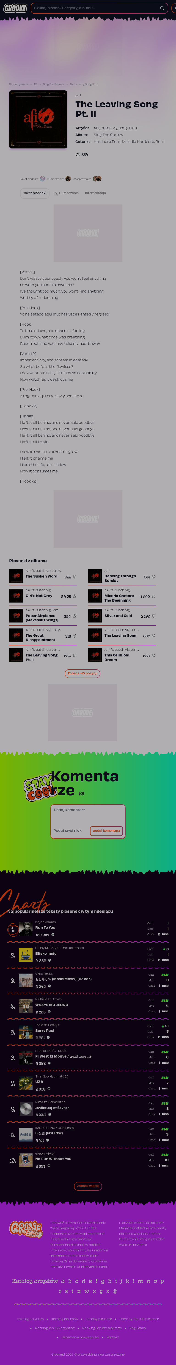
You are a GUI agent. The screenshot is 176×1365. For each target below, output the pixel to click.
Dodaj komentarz (106, 831)
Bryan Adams (45, 922)
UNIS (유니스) (44, 974)
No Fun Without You (53, 1159)
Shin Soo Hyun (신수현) (51, 1076)
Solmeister (56, 1102)
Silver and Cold (118, 616)
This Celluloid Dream (116, 658)
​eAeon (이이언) (45, 1154)
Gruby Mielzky (45, 948)
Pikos (39, 1102)
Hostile (62, 1051)
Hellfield (41, 999)
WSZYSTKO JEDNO (51, 1005)
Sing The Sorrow (53, 84)
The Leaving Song (120, 635)
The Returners (72, 948)
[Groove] (15, 8)
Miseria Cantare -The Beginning (120, 598)
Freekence (43, 1051)
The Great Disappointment (40, 638)
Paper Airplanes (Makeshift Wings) (42, 618)
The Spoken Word (41, 576)
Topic (39, 1025)
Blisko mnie (46, 953)
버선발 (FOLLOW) (49, 1133)
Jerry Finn (128, 128)
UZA (39, 1082)
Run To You (45, 928)
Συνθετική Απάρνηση (52, 1108)
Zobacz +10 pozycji (82, 673)
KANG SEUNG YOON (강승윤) (55, 1128)
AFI (36, 84)
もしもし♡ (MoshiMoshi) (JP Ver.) (63, 979)
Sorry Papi (44, 1031)
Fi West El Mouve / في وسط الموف (63, 1056)
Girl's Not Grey (39, 596)
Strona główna (18, 84)
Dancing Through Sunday (120, 579)
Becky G (54, 1025)
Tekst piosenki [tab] (34, 193)
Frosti (57, 999)
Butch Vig (109, 128)
